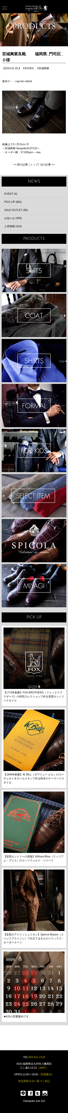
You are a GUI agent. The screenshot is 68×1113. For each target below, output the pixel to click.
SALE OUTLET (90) (16, 210)
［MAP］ (42, 1067)
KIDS (34, 450)
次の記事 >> (47, 164)
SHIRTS (34, 360)
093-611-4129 (37, 1057)
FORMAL (34, 405)
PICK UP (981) (13, 201)
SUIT (34, 270)
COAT (34, 315)
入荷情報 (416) (13, 226)
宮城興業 (44, 68)
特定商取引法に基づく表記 (34, 1081)
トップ (34, 164)
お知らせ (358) (13, 218)
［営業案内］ (46, 1074)
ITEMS (34, 495)
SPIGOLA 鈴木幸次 (34, 540)
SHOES (29, 68)
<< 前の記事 (21, 164)
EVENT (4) (10, 193)
